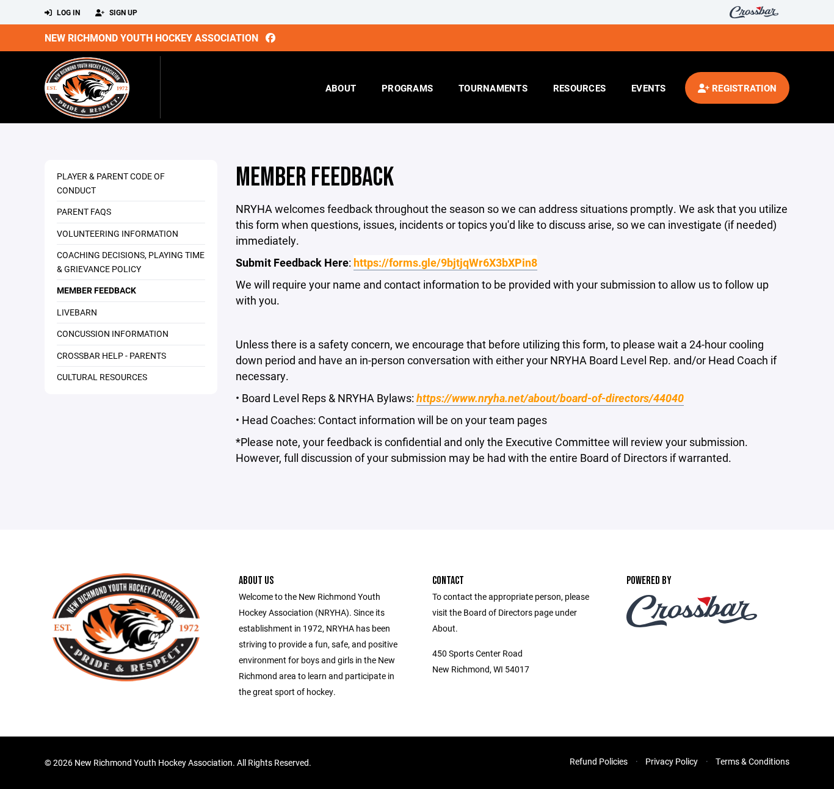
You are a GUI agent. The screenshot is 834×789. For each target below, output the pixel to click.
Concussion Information (113, 333)
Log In (67, 12)
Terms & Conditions (752, 761)
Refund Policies (599, 761)
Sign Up (122, 12)
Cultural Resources (102, 377)
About (340, 88)
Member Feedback (96, 290)
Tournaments (493, 88)
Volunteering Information (117, 233)
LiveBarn (77, 312)
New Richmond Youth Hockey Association (151, 37)
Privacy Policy (671, 761)
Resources (579, 88)
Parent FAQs (84, 211)
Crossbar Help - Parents (111, 355)
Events (648, 88)
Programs (407, 88)
